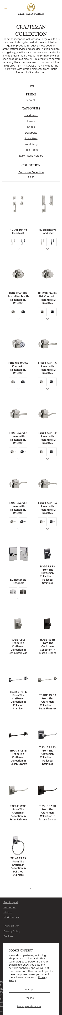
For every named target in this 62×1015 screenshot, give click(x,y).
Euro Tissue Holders (31, 156)
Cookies (8, 936)
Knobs (31, 127)
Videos (7, 912)
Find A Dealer (11, 918)
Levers (31, 121)
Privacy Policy (11, 931)
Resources (9, 907)
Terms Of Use (11, 926)
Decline (29, 998)
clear (31, 177)
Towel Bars (31, 138)
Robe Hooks (31, 150)
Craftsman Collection (31, 172)
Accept (29, 989)
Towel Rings (31, 144)
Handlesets (31, 115)
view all (31, 100)
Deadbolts (31, 133)
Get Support (10, 902)
